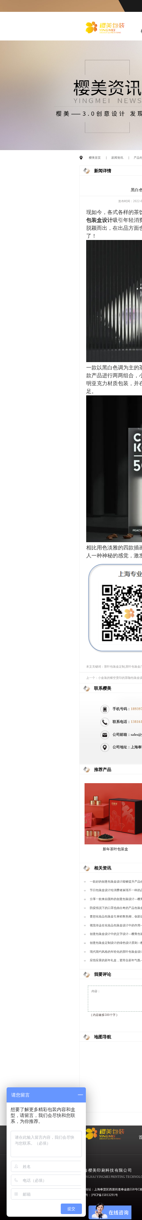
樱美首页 (95, 157)
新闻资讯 (117, 157)
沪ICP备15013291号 (104, 1195)
